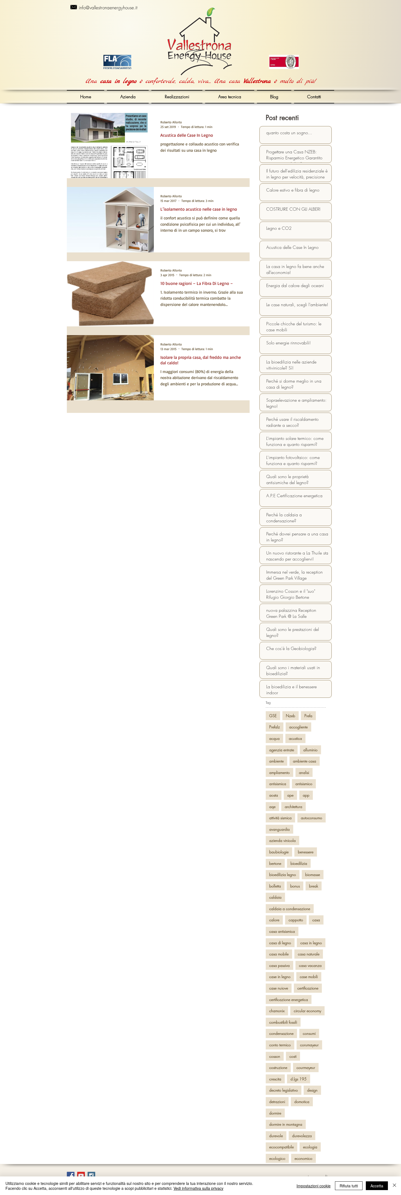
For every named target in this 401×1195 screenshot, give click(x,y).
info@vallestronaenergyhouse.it (108, 7)
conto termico (280, 1044)
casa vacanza (310, 965)
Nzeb (290, 715)
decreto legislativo (283, 1090)
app (306, 795)
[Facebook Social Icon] (70, 1175)
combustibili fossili (283, 1022)
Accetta (376, 1185)
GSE (273, 715)
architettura (293, 806)
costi (293, 1056)
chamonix (277, 1010)
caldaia (275, 897)
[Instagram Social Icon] (91, 1175)
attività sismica (280, 817)
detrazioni (277, 1101)
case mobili (309, 976)
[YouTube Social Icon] (81, 1175)
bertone (275, 863)
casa (316, 919)
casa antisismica (282, 931)
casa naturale (308, 953)
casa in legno (311, 942)
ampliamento (279, 772)
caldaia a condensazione (289, 908)
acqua (274, 738)
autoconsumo (311, 817)
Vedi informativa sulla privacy (198, 1188)
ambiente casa (304, 761)
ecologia (310, 1146)
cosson (274, 1056)
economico (303, 1158)
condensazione (281, 1033)
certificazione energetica (288, 999)
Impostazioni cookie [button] (314, 1185)
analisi (304, 772)
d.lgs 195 (299, 1078)
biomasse (312, 874)
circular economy (307, 1010)
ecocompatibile (281, 1146)
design (312, 1090)
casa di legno (280, 942)
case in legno (280, 976)
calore (274, 919)
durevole (276, 1135)
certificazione (307, 988)
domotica (301, 1101)
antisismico (303, 783)
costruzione (278, 1067)
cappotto (296, 919)
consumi (309, 1033)
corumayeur (309, 1044)
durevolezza (302, 1135)
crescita (275, 1078)
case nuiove (278, 988)
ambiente (276, 761)
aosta (273, 795)
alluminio (310, 749)
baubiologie (279, 851)
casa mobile (279, 953)
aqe (272, 806)
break (313, 886)
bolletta (275, 886)
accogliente (298, 726)
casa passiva (279, 965)
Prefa (308, 715)
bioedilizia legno (282, 874)
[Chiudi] (394, 1186)
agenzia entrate (281, 749)
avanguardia (279, 829)
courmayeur (306, 1067)
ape (290, 795)
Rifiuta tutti (349, 1185)
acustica (295, 738)
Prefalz (274, 726)
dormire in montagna (285, 1124)
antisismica (277, 783)
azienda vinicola (282, 840)
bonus (295, 886)
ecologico (277, 1158)
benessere (305, 851)
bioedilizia (299, 863)
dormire (275, 1113)
